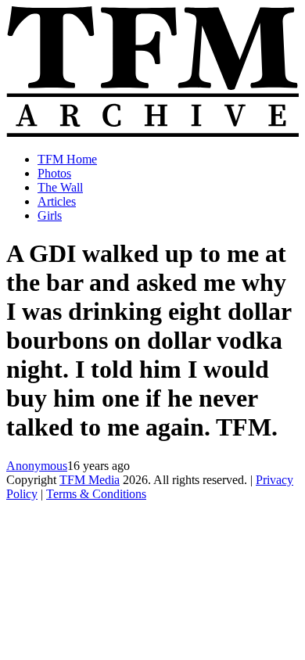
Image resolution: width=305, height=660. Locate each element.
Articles (57, 201)
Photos (54, 173)
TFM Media (89, 479)
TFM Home (67, 159)
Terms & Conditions (96, 493)
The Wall (60, 187)
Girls (50, 215)
